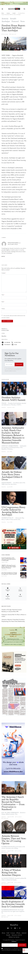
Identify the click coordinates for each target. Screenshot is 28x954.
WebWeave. (14, 941)
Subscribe (19, 364)
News (22, 21)
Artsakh (13, 13)
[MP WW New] (13, 748)
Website (3, 308)
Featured (15, 21)
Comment (4, 273)
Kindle (8, 935)
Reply (3, 256)
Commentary (9, 793)
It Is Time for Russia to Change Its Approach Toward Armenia (9, 573)
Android (24, 933)
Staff (8, 933)
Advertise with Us (17, 935)
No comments (19, 816)
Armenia (8, 13)
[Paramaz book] (14, 662)
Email (3, 301)
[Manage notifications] (24, 950)
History (19, 832)
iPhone (18, 933)
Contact (12, 933)
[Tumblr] (20, 928)
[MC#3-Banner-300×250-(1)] (14, 539)
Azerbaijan (6, 21)
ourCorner (19, 898)
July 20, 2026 (4, 569)
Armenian (4, 793)
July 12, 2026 (4, 575)
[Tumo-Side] (13, 636)
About (3, 933)
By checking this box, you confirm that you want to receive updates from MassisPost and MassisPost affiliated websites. (13, 370)
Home (3, 13)
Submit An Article (14, 937)
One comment (5, 34)
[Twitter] (11, 928)
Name (3, 294)
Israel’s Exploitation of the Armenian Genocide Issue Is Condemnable (9, 559)
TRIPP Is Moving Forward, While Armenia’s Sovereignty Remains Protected (9, 567)
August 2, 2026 (4, 562)
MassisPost (4, 336)
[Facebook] (8, 928)
